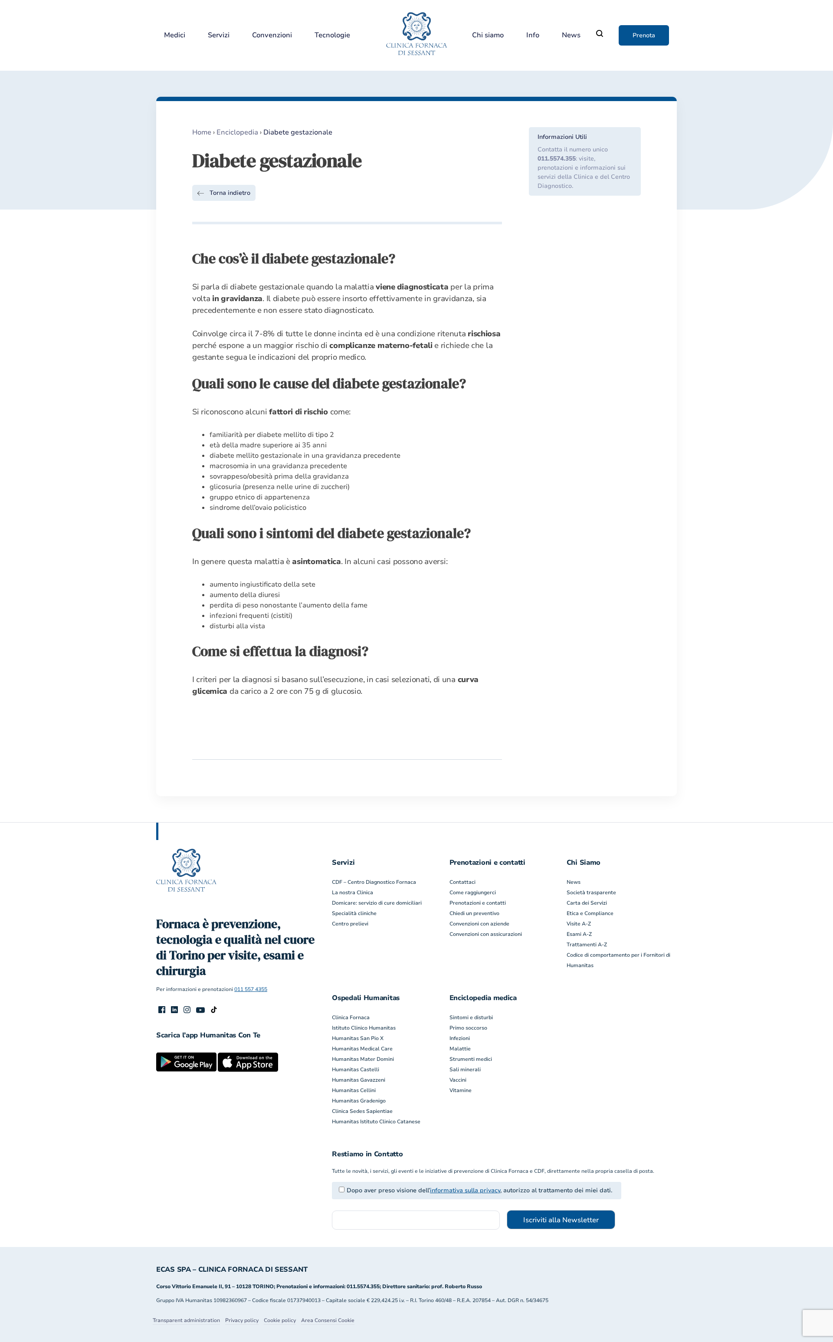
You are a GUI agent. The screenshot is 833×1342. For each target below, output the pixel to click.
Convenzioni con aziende (479, 923)
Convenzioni (272, 35)
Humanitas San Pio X (358, 1038)
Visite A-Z (579, 923)
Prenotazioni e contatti (477, 902)
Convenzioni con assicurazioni (485, 934)
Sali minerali (465, 1069)
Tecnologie (332, 35)
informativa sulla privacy (465, 1190)
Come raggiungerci (472, 892)
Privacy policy (242, 1320)
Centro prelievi (350, 923)
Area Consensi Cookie (327, 1320)
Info (532, 35)
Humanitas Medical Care (362, 1048)
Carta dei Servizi (587, 902)
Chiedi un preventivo (474, 913)
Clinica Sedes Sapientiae (362, 1111)
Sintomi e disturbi (471, 1017)
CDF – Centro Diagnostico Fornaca (374, 882)
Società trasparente (591, 892)
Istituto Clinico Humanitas (364, 1027)
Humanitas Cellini (354, 1090)
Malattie (460, 1048)
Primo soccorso (468, 1027)
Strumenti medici (470, 1059)
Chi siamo (488, 35)
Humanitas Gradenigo (359, 1100)
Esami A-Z (579, 934)
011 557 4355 (250, 989)
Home (201, 132)
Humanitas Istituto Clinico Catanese (376, 1121)
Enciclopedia (237, 132)
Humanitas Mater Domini (363, 1059)
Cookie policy (280, 1320)
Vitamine (460, 1090)
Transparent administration (186, 1320)
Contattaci (462, 882)
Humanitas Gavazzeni (358, 1079)
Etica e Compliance (590, 913)
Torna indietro (230, 193)
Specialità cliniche (354, 913)
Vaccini (457, 1079)
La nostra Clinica (352, 892)
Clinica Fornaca (351, 1017)
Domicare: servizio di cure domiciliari (377, 902)
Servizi (219, 35)
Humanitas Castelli (355, 1069)
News (571, 35)
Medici (174, 35)
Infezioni (459, 1038)
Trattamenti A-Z (587, 944)
